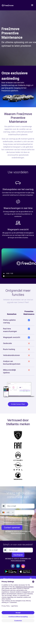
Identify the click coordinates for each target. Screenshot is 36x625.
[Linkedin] (18, 566)
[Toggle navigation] (32, 5)
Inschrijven (18, 555)
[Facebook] (13, 566)
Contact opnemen (12, 527)
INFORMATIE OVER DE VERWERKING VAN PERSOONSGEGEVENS (18, 532)
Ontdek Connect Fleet (18, 404)
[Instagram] (23, 566)
